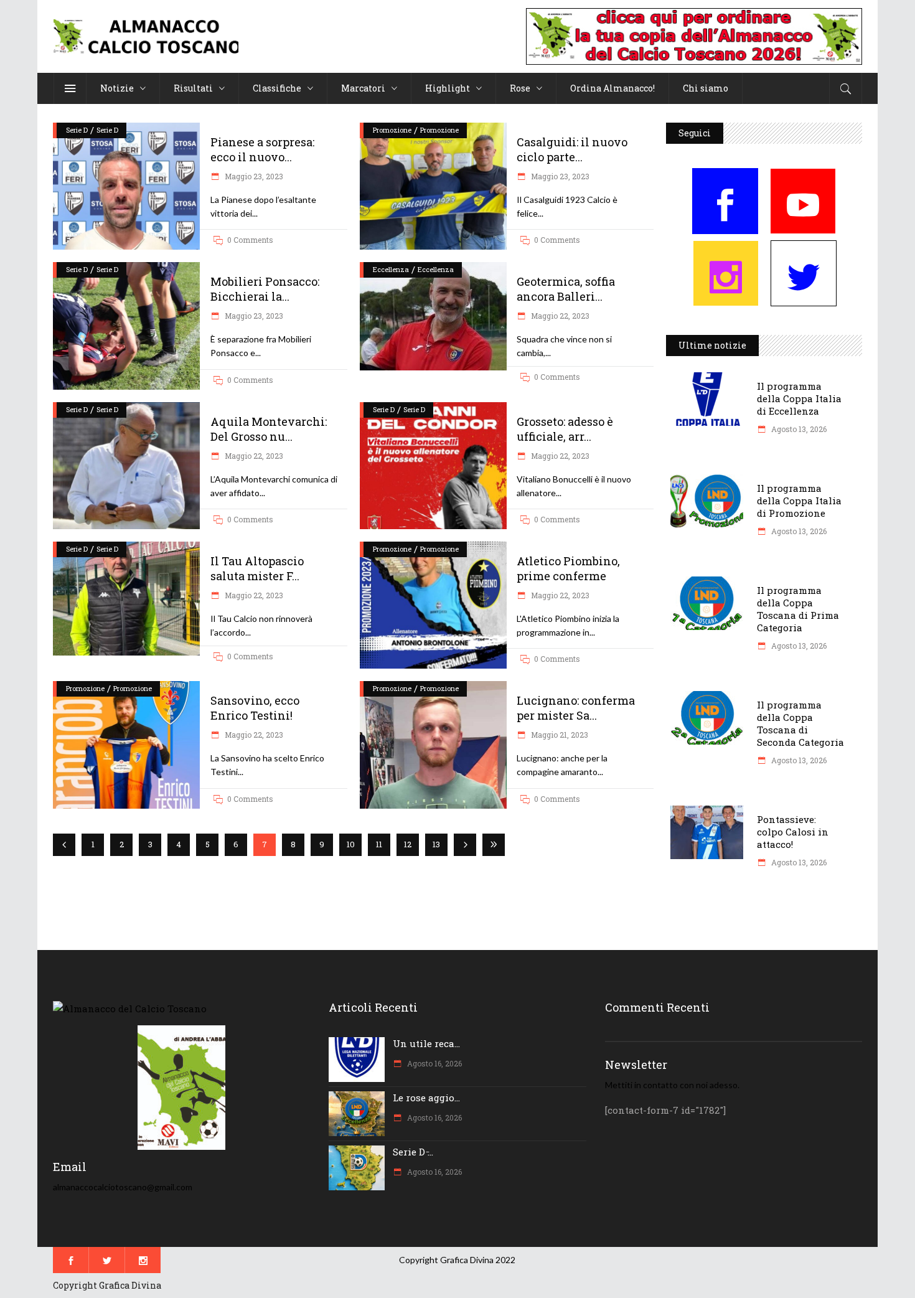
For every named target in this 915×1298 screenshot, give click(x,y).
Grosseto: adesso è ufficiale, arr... (565, 429)
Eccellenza (391, 269)
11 (379, 844)
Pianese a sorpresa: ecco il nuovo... (262, 149)
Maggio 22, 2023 (559, 316)
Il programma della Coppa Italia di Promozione (799, 500)
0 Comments (250, 240)
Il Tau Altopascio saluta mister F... (257, 568)
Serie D (77, 129)
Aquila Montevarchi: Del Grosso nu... (268, 429)
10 (351, 844)
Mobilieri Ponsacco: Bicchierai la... (264, 289)
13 (436, 844)
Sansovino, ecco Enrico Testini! (254, 708)
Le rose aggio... (426, 1097)
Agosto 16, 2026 (433, 1063)
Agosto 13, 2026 (798, 429)
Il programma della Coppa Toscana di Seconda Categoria (800, 723)
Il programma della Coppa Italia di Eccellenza (799, 398)
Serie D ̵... (413, 1151)
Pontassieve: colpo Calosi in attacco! (792, 831)
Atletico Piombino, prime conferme (568, 568)
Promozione (392, 129)
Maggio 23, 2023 (253, 176)
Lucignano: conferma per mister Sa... (576, 708)
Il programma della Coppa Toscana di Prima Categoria (798, 609)
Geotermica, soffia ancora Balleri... (566, 289)
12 (407, 844)
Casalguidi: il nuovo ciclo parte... (572, 149)
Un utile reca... (426, 1043)
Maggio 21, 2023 (558, 735)
